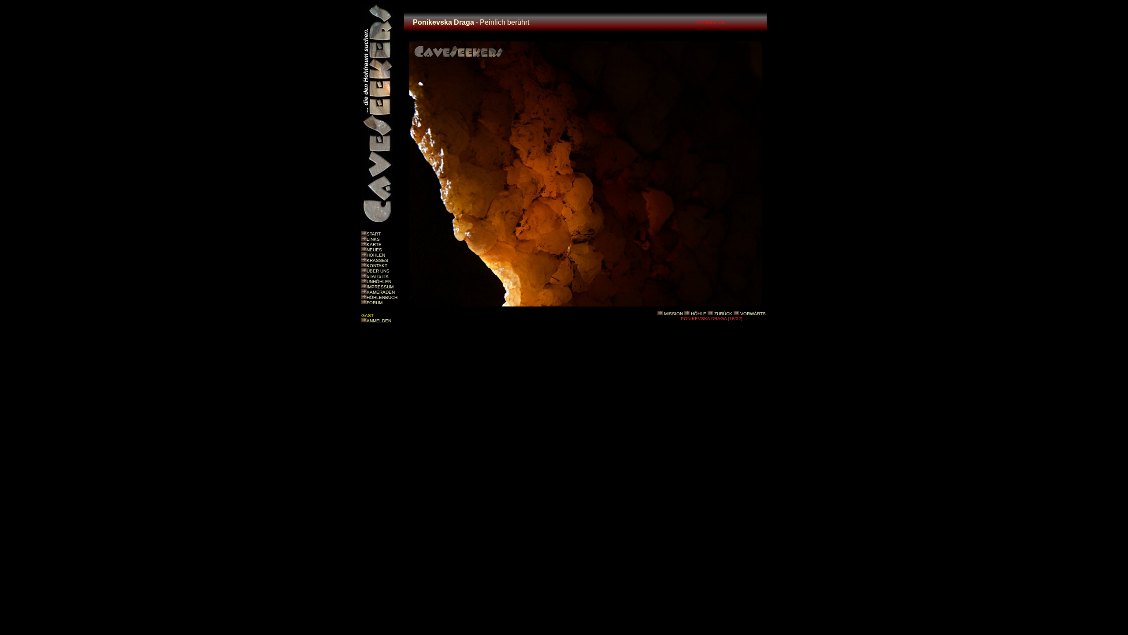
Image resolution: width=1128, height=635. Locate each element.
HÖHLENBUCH (382, 297)
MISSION (673, 313)
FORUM (374, 302)
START (374, 234)
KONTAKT (377, 265)
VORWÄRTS (753, 313)
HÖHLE (698, 313)
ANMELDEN (379, 320)
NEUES (374, 249)
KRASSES (377, 260)
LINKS (373, 239)
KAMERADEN (381, 292)
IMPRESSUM (380, 286)
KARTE (374, 244)
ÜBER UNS (378, 271)
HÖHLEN (376, 255)
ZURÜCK (723, 313)
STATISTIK (378, 276)
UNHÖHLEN (379, 281)
